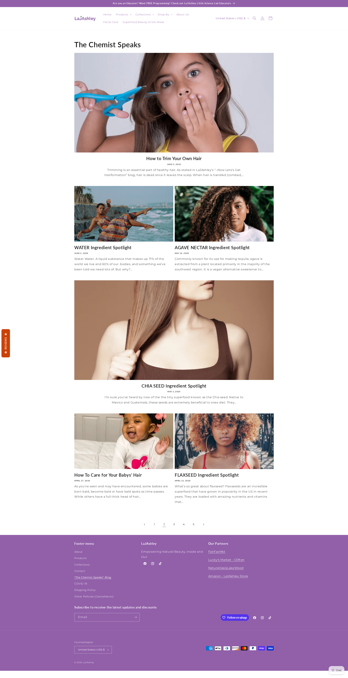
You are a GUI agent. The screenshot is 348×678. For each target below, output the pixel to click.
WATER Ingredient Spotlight (103, 247)
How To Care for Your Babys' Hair (108, 475)
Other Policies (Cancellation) (94, 596)
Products (80, 558)
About (78, 551)
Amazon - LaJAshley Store (228, 576)
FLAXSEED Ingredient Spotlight (207, 475)
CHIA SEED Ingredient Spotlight (174, 385)
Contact (79, 571)
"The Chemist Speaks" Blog (92, 577)
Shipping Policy (85, 590)
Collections (82, 564)
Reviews (6, 343)
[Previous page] (145, 524)
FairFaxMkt (216, 551)
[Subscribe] (135, 617)
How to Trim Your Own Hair (174, 158)
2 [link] (164, 524)
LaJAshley (88, 662)
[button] (123, 14)
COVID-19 (80, 583)
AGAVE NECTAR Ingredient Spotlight (212, 247)
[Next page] (203, 524)
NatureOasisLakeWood (226, 568)
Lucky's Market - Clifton (226, 560)
